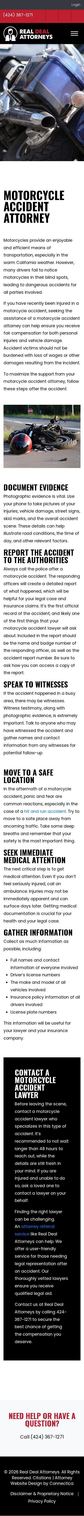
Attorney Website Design (41, 1480)
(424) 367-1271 (18, 15)
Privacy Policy (42, 1501)
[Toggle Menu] (74, 33)
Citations (42, 1478)
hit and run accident (45, 811)
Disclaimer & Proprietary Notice (42, 1494)
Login (76, 4)
